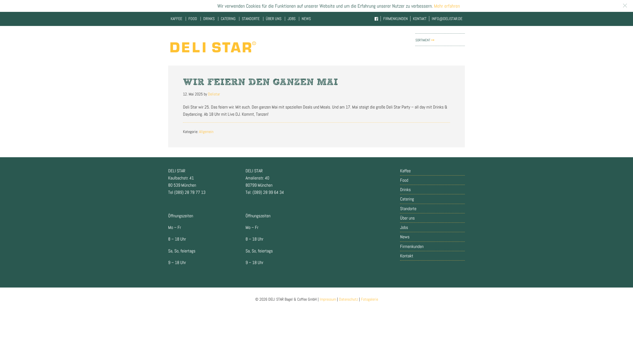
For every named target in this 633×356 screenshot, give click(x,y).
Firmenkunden (412, 246)
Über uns (407, 218)
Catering (407, 199)
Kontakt (406, 256)
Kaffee (405, 171)
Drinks (405, 189)
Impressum (328, 299)
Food (404, 180)
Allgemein (206, 131)
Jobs (404, 227)
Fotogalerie (369, 299)
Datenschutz (348, 299)
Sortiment (423, 40)
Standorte (408, 208)
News (404, 237)
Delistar (212, 47)
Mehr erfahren (446, 6)
